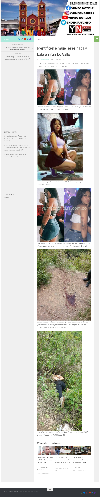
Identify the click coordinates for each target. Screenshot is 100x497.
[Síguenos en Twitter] (28, 39)
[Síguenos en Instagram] (22, 39)
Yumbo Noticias (45, 59)
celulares (6, 197)
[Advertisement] (17, 76)
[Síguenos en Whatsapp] (17, 39)
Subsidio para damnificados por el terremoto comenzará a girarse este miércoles (15, 138)
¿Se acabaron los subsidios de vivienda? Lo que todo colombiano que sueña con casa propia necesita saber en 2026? (17, 147)
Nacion (40, 39)
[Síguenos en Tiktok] (30, 39)
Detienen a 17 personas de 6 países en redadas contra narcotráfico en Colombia (80, 462)
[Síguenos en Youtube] (25, 39)
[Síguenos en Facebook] (19, 39)
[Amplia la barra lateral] (96, 39)
